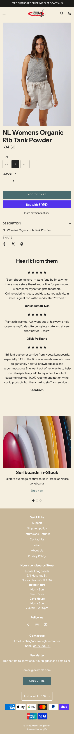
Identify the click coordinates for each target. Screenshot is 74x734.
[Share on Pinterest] (22, 244)
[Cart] (69, 13)
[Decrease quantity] (7, 181)
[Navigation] (4, 13)
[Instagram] (37, 625)
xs (6, 164)
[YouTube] (46, 625)
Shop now (37, 490)
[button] (33, 500)
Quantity (10, 174)
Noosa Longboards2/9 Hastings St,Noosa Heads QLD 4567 (37, 575)
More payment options (37, 213)
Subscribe (37, 680)
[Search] (62, 13)
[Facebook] (28, 625)
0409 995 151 (41, 646)
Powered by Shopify (37, 729)
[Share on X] (13, 244)
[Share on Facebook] (4, 244)
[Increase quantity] (20, 181)
